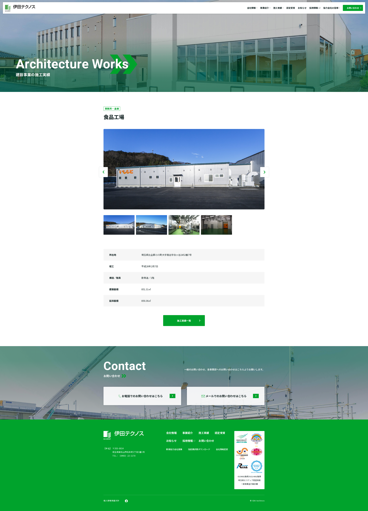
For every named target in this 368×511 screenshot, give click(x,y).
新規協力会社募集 (174, 449)
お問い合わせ (353, 7)
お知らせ (302, 7)
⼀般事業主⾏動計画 (249, 484)
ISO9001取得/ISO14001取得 (249, 476)
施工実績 (204, 433)
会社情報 (171, 433)
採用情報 (313, 7)
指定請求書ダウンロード (199, 449)
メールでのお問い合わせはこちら (226, 396)
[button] (264, 172)
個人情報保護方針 (111, 500)
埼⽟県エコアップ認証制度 (249, 480)
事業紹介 (187, 433)
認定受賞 (290, 7)
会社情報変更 (222, 449)
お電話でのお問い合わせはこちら (142, 396)
